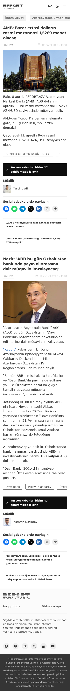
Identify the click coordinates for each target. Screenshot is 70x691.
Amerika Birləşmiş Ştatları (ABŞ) (28, 153)
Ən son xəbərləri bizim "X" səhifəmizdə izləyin (29, 169)
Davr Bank (13, 486)
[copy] (55, 209)
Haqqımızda (11, 606)
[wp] (14, 209)
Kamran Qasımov (25, 522)
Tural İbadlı (21, 188)
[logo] (13, 6)
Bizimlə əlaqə (51, 606)
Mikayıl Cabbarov (39, 486)
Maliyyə (8, 45)
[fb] (6, 209)
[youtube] (53, 646)
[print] (47, 209)
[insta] (15, 646)
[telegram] (22, 209)
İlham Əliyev (14, 18)
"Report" (9, 349)
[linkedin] (39, 209)
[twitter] (31, 209)
